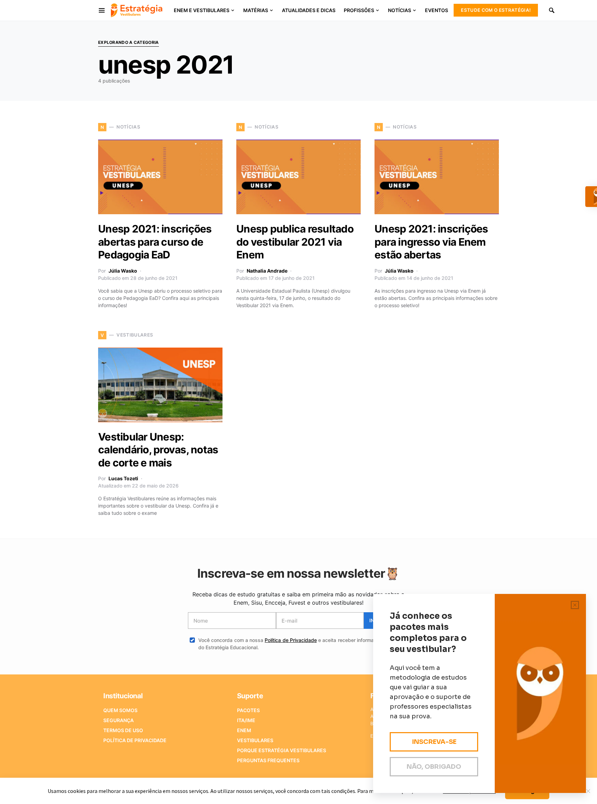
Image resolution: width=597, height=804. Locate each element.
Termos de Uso (123, 730)
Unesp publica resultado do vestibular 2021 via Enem (294, 242)
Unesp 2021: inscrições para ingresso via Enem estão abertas (431, 242)
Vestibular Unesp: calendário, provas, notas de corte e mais (158, 450)
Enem (244, 730)
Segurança (118, 720)
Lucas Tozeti (123, 478)
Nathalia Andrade (267, 271)
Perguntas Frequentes (268, 760)
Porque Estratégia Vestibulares (281, 750)
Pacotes (248, 710)
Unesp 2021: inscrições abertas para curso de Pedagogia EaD (155, 242)
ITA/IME (246, 720)
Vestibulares (255, 740)
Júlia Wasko (122, 271)
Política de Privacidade (291, 640)
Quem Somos (120, 710)
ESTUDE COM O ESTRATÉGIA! (496, 10)
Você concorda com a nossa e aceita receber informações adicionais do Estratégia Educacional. (303, 643)
